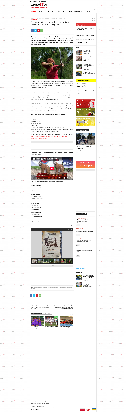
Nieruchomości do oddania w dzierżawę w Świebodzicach (85, 29)
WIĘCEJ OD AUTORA (47, 313)
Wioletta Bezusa (64, 287)
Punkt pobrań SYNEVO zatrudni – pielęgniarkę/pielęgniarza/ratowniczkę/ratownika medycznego (85, 85)
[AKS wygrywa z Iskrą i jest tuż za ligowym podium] (51, 321)
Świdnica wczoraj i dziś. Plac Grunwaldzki (84, 147)
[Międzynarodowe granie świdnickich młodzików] (66, 321)
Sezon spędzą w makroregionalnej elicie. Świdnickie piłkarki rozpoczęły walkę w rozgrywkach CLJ (37, 328)
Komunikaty (34, 11)
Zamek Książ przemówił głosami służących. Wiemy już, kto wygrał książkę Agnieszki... (88, 277)
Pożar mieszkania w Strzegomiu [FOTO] (87, 51)
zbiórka (33, 288)
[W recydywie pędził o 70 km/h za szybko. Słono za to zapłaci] (79, 73)
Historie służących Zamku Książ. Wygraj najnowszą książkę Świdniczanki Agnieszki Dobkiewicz (88, 284)
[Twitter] (35, 30)
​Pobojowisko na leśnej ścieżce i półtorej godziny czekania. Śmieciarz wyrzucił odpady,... (89, 66)
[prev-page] (70, 313)
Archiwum (69, 11)
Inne (40, 18)
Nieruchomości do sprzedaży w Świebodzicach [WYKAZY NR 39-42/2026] (85, 34)
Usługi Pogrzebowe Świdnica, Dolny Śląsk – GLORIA (85, 91)
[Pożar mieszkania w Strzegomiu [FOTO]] (79, 52)
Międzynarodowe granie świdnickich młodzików (65, 327)
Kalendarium (61, 11)
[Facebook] (32, 30)
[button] (94, 11)
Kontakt (88, 11)
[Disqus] (52, 348)
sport (59, 287)
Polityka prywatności (87, 401)
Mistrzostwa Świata (43, 287)
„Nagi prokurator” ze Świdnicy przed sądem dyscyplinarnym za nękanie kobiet (88, 58)
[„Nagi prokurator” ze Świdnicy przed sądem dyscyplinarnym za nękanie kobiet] (79, 58)
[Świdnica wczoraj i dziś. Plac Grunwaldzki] (85, 139)
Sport (37, 18)
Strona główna (33, 18)
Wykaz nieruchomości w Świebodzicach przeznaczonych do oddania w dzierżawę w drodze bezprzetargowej (85, 41)
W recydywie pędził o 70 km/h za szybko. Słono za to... (89, 72)
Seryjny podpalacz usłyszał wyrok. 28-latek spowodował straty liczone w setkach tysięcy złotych (63, 307)
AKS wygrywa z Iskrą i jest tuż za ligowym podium (51, 327)
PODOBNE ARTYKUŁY (36, 313)
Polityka (54, 11)
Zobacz (77, 224)
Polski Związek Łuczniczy (52, 287)
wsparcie (69, 287)
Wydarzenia (42, 11)
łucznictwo (36, 287)
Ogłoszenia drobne (79, 11)
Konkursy (79, 272)
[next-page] (72, 313)
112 (49, 11)
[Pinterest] (38, 30)
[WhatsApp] (41, 30)
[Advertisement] (52, 146)
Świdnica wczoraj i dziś (82, 130)
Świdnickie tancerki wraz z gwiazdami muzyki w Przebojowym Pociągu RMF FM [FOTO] (40, 307)
